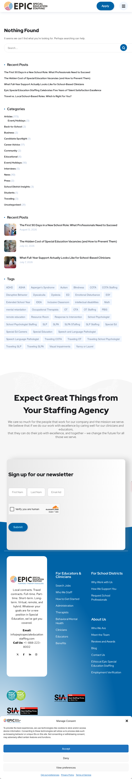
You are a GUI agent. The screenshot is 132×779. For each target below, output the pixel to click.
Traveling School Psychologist (103, 339)
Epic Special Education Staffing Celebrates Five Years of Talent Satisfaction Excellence (53, 90)
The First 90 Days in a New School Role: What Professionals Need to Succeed (47, 72)
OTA (75, 309)
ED (67, 294)
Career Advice (12, 144)
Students (9, 192)
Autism (64, 287)
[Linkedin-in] (30, 654)
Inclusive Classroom (58, 302)
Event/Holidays (16, 120)
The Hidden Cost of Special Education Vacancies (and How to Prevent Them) (47, 78)
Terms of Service (83, 774)
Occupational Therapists (45, 309)
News (7, 174)
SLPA (56, 324)
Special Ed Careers (16, 331)
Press (7, 180)
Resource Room (40, 317)
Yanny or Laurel (84, 346)
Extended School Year (18, 302)
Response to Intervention (68, 317)
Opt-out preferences (50, 774)
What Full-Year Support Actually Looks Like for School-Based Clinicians (44, 84)
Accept (66, 748)
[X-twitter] (17, 654)
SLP (45, 324)
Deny (66, 758)
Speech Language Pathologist (22, 339)
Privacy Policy (67, 774)
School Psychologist (98, 317)
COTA (93, 287)
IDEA (39, 302)
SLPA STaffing (72, 324)
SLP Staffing (92, 324)
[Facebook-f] (23, 654)
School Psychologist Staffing (21, 324)
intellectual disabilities (86, 302)
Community (10, 150)
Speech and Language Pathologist (77, 331)
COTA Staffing (109, 287)
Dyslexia (55, 294)
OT (66, 309)
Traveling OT (74, 339)
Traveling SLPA (35, 346)
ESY (108, 294)
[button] (127, 721)
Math (107, 302)
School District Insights (17, 186)
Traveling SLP (13, 346)
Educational (11, 156)
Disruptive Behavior (16, 294)
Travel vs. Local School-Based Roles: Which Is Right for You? (38, 96)
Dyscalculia (39, 294)
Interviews (10, 168)
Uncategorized (12, 204)
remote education (15, 317)
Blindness (79, 287)
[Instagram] (36, 654)
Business (9, 132)
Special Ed (111, 324)
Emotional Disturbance (87, 294)
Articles (8, 116)
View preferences (66, 767)
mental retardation (16, 309)
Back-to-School (13, 126)
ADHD (9, 287)
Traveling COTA (53, 339)
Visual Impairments (60, 346)
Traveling (9, 198)
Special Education (42, 331)
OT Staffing (90, 309)
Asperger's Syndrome (42, 287)
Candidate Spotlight (15, 138)
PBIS (104, 309)
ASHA (22, 287)
